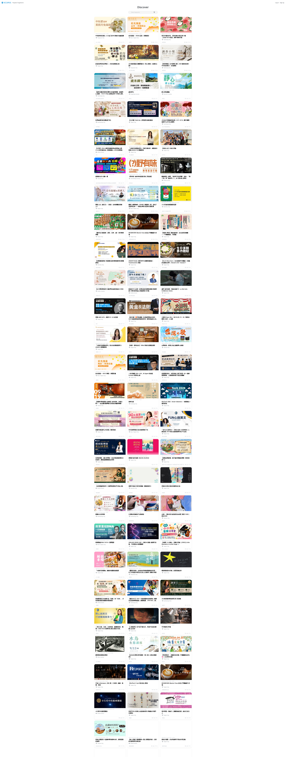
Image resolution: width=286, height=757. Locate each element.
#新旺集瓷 (164, 746)
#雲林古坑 (98, 295)
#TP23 (163, 155)
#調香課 (164, 70)
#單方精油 (98, 436)
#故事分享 (98, 689)
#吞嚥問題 (131, 521)
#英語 (97, 633)
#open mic (164, 323)
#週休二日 (98, 352)
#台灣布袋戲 (132, 70)
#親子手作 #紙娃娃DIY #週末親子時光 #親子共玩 (173, 464)
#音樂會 (131, 492)
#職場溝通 (131, 746)
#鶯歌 (97, 380)
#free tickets (165, 549)
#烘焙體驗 (164, 267)
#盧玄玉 (98, 211)
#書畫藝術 (164, 239)
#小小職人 (98, 42)
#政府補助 (98, 267)
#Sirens (163, 295)
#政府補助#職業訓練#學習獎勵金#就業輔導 (106, 183)
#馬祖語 (131, 183)
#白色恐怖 (131, 211)
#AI (96, 155)
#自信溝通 (164, 436)
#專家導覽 (98, 239)
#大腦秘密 (131, 155)
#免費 (163, 492)
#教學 (163, 605)
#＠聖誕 (98, 126)
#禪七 (130, 98)
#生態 (130, 661)
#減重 (97, 605)
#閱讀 (130, 577)
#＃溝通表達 (132, 267)
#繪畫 (163, 521)
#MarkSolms (99, 746)
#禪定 (163, 98)
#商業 (97, 549)
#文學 (163, 183)
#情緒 (163, 718)
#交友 (130, 436)
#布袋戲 (164, 352)
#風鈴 (130, 718)
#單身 (130, 352)
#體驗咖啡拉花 (132, 239)
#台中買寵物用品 (166, 126)
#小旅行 (131, 408)
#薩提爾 (98, 492)
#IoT (163, 408)
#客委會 (164, 42)
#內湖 (163, 633)
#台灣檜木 (98, 661)
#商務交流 (164, 380)
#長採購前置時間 (100, 98)
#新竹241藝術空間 (166, 211)
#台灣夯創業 (132, 295)
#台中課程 (131, 605)
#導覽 (130, 42)
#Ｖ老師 (98, 577)
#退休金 (98, 464)
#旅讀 (97, 408)
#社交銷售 (131, 323)
